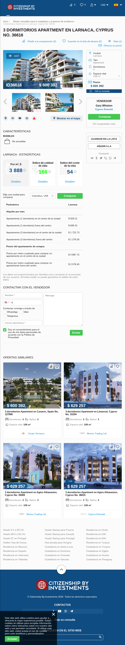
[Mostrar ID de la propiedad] (27, 118)
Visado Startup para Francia (59, 530)
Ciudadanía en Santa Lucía (59, 546)
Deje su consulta (64, 619)
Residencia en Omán (97, 530)
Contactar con (105, 117)
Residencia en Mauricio (15, 546)
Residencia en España (14, 551)
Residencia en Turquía (98, 542)
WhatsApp (12, 311)
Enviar (76, 332)
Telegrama (12, 315)
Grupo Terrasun (36, 433)
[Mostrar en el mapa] (5, 118)
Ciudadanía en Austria (97, 555)
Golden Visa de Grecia (14, 542)
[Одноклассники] (96, 158)
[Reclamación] (34, 118)
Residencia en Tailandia (15, 559)
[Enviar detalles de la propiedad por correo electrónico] (19, 118)
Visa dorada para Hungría (58, 542)
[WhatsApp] (110, 158)
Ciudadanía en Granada (57, 555)
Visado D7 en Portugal (14, 538)
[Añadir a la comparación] (51, 366)
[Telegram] (114, 158)
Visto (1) (117, 41)
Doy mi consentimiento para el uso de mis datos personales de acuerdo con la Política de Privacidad (24, 333)
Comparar (70, 196)
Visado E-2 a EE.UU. (13, 530)
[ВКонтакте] (92, 158)
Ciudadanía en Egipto (97, 551)
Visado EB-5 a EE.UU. (14, 534)
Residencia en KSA (96, 534)
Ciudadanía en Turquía (98, 546)
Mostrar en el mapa (68, 118)
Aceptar (12, 639)
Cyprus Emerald (104, 109)
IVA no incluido (102, 91)
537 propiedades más (104, 124)
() (42, 41)
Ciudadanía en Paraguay (99, 559)
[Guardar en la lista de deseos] (57, 366)
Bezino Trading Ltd (96, 433)
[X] (101, 158)
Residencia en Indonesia (15, 555)
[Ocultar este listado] (12, 118)
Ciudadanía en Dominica (57, 551)
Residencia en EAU (96, 538)
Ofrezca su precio (113, 45)
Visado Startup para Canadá (59, 534)
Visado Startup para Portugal (60, 538)
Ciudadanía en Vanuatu (57, 559)
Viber (26, 311)
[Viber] (105, 158)
